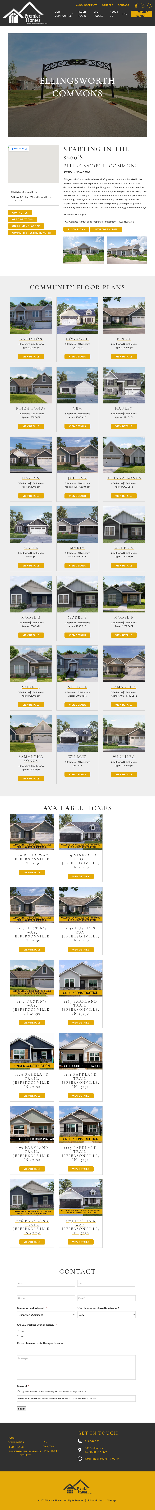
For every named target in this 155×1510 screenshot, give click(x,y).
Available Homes (105, 229)
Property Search (141, 14)
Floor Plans (82, 14)
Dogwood (77, 339)
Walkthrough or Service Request (25, 1453)
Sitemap (111, 1500)
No (22, 1336)
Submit (21, 1408)
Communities (16, 1442)
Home (11, 1437)
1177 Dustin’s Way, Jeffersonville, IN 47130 (80, 1227)
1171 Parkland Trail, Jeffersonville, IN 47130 (80, 1080)
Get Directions (22, 219)
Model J (31, 687)
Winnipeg (124, 756)
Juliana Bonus (123, 478)
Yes (22, 1331)
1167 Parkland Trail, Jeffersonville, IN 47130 (80, 1007)
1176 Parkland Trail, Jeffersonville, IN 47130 (32, 1227)
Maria (77, 548)
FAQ (124, 13)
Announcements (86, 5)
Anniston (31, 339)
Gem (77, 408)
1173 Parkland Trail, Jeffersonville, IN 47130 (32, 1153)
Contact (123, 5)
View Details (31, 356)
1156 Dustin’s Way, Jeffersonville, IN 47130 (32, 1007)
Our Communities (63, 14)
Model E (77, 617)
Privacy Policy (95, 1500)
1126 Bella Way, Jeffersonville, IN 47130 (32, 859)
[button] (141, 249)
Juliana (77, 478)
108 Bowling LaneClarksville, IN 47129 (96, 1450)
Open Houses (99, 14)
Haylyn (31, 478)
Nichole (77, 687)
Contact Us (20, 212)
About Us (114, 14)
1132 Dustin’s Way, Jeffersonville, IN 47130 (80, 934)
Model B (31, 617)
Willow (77, 756)
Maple (31, 548)
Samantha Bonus (30, 758)
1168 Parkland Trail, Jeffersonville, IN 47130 (32, 1080)
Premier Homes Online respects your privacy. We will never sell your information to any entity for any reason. (57, 1398)
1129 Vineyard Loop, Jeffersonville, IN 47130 (80, 861)
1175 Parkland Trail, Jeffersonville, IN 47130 (80, 1153)
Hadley (124, 408)
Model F (124, 617)
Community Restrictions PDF (31, 232)
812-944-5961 (93, 1441)
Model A (124, 548)
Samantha (123, 687)
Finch (124, 339)
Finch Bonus (31, 408)
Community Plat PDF (26, 226)
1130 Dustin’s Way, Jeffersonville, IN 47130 (32, 934)
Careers (107, 5)
